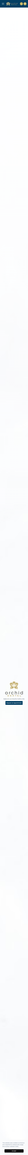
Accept (14, 1151)
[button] (2, 4)
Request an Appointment (14, 703)
